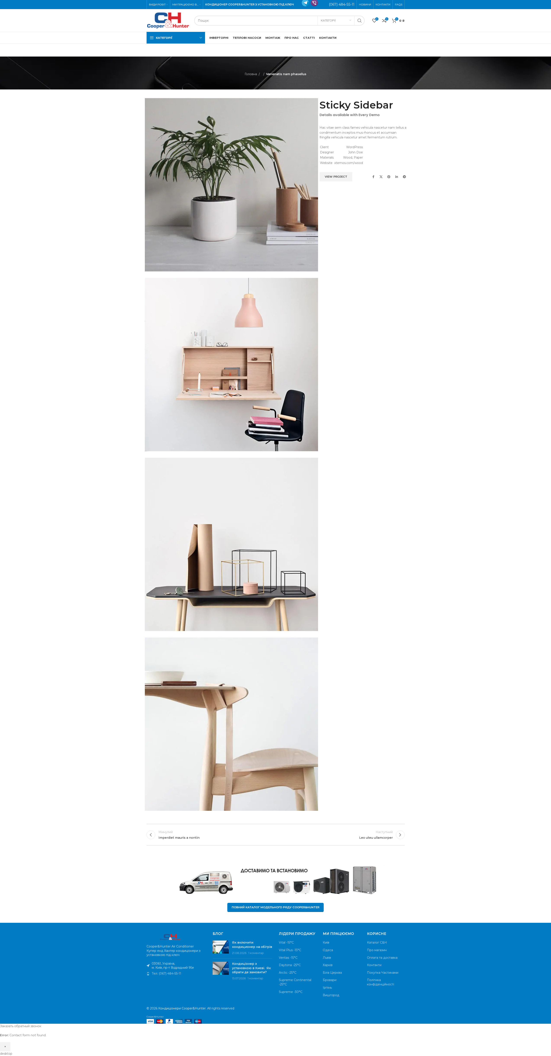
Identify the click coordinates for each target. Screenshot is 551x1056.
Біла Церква (332, 973)
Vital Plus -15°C (290, 950)
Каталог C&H (377, 942)
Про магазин (377, 950)
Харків (328, 965)
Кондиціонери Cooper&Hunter (182, 1008)
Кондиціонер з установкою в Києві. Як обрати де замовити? (251, 968)
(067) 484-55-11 (341, 4)
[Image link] (170, 937)
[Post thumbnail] (221, 948)
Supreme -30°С (290, 992)
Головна (251, 74)
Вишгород (331, 995)
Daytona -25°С (290, 965)
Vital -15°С (286, 942)
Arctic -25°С (287, 973)
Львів (327, 958)
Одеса (328, 950)
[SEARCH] (360, 21)
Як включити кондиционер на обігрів (252, 945)
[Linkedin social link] (396, 177)
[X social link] (381, 177)
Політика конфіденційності (380, 982)
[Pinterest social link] (389, 177)
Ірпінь (327, 987)
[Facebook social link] (373, 177)
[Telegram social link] (404, 177)
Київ (326, 942)
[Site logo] (168, 20)
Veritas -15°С (288, 958)
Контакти (374, 965)
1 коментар (256, 953)
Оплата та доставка (382, 958)
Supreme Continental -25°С (295, 982)
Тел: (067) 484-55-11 (166, 973)
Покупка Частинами (382, 973)
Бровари (329, 980)
